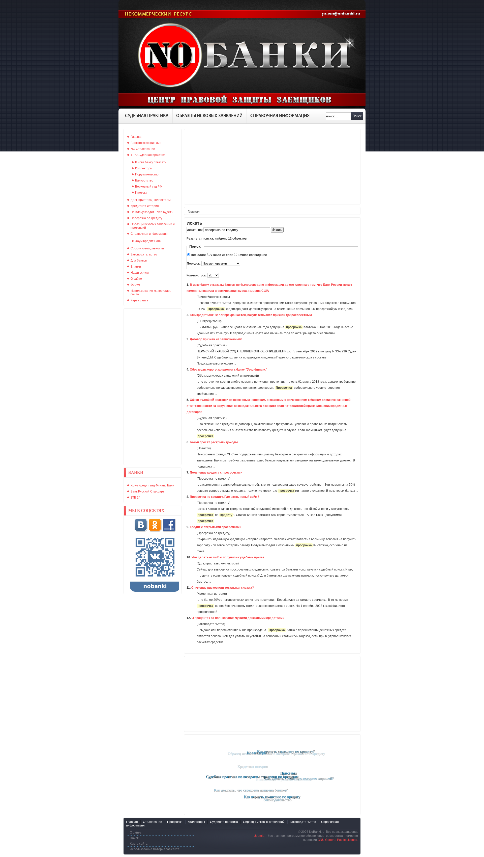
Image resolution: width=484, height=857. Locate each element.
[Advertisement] (152, 386)
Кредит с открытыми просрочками (215, 527)
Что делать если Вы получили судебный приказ (228, 557)
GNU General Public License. (338, 840)
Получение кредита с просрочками (216, 472)
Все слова (198, 255)
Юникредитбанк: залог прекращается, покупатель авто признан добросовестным (251, 315)
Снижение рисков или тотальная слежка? (222, 587)
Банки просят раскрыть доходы (214, 442)
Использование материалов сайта (154, 849)
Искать (276, 230)
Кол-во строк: (197, 275)
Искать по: (195, 230)
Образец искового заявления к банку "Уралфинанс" (228, 369)
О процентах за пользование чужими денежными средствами (238, 618)
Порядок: (194, 263)
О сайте (135, 832)
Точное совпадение (252, 255)
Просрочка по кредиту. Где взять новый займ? (224, 497)
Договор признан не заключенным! (216, 339)
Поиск (356, 116)
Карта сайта (138, 843)
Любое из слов (222, 255)
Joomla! (259, 836)
